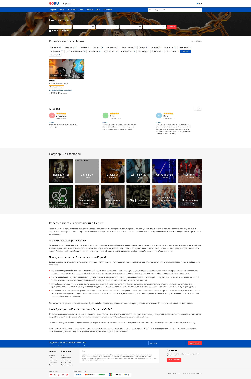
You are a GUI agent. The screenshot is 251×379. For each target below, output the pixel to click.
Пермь (58, 15)
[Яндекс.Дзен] (67, 375)
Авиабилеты (107, 10)
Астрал (51, 122)
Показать (171, 26)
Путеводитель (53, 362)
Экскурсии (53, 10)
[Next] (199, 109)
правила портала (83, 345)
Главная (51, 15)
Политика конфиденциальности (192, 373)
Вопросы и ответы (66, 362)
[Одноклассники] (59, 375)
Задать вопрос (174, 360)
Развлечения (71, 10)
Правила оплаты (66, 360)
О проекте (64, 355)
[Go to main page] (54, 3)
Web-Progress (177, 373)
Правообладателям (67, 365)
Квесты (61, 10)
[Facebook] (55, 375)
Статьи (51, 365)
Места (81, 10)
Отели (98, 10)
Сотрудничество (66, 357)
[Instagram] (63, 375)
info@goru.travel (184, 354)
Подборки (89, 10)
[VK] (51, 375)
